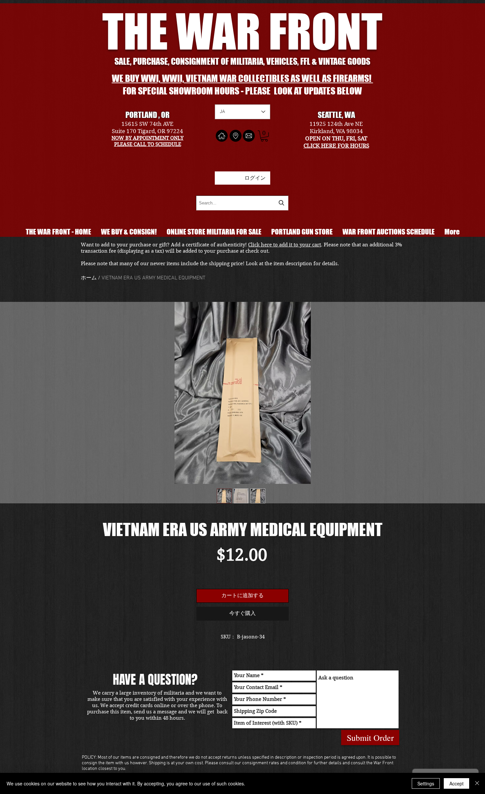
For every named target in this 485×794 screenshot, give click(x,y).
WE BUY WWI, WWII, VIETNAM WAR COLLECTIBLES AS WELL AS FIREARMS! (242, 78)
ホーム (89, 278)
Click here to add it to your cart (284, 245)
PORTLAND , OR (147, 115)
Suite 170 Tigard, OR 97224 (147, 131)
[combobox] (242, 203)
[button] (264, 136)
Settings (425, 783)
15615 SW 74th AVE (147, 124)
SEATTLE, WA (336, 115)
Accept (456, 783)
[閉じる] (477, 783)
